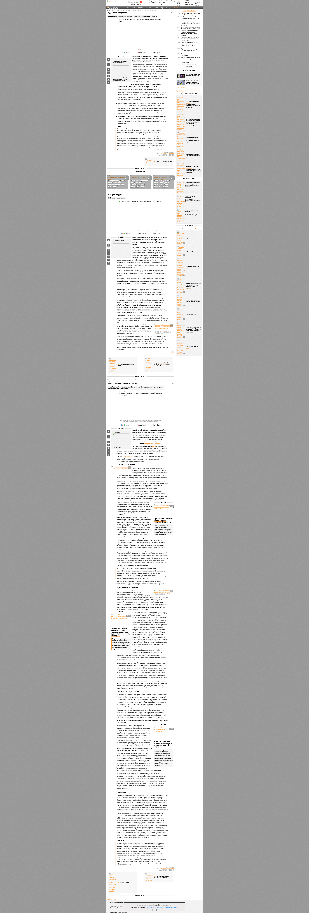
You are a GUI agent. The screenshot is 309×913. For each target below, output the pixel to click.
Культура (168, 8)
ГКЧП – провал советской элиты (197, 6)
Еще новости (189, 67)
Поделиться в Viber (108, 76)
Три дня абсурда (117, 447)
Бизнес (156, 8)
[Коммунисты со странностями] (149, 161)
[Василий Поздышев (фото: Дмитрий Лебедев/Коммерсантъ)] (163, 591)
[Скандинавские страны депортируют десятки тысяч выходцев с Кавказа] (181, 237)
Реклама (139, 4)
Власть (133, 8)
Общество (148, 8)
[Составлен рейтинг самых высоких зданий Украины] (181, 301)
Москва (176, 8)
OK (154, 910)
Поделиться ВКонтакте (108, 59)
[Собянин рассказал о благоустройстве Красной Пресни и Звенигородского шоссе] (181, 155)
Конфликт (140, 8)
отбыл (154, 446)
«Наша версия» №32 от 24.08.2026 (167, 352)
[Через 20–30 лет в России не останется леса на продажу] (181, 251)
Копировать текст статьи (108, 82)
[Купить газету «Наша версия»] (129, 2)
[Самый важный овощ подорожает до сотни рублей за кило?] (181, 314)
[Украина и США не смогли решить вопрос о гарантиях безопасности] (163, 510)
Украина (127, 8)
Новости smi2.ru (111, 899)
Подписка (132, 4)
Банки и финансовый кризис (152, 444)
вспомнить (128, 456)
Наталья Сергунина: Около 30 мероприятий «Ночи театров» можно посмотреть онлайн (120, 79)
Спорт (162, 8)
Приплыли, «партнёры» (162, 3)
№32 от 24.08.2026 (134, 2)
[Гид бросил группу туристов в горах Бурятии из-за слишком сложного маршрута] (181, 285)
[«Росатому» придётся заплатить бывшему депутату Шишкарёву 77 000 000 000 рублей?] (113, 365)
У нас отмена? (117, 256)
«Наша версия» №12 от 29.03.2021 (167, 153)
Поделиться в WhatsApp (108, 72)
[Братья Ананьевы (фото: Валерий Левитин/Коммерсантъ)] (121, 468)
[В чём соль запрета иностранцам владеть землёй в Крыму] (181, 201)
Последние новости (189, 11)
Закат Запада (178, 4)
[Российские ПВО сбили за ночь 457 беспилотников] (149, 877)
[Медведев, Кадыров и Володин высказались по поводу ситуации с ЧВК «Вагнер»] (163, 733)
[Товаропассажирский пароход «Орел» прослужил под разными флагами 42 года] (181, 216)
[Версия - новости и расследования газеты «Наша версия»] (117, 3)
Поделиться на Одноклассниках (108, 69)
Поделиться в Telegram (108, 79)
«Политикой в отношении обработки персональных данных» (162, 907)
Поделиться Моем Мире (108, 64)
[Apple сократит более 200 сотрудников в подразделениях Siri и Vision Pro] (149, 364)
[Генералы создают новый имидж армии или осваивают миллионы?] (181, 187)
